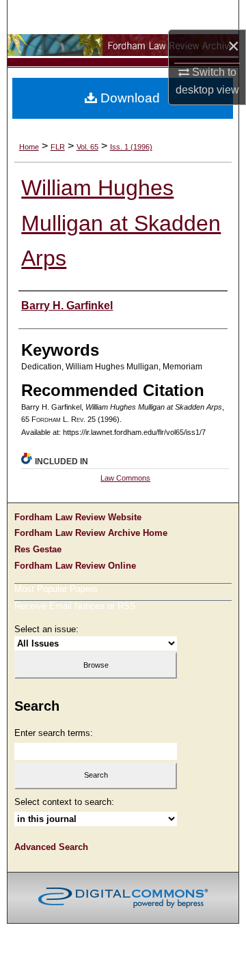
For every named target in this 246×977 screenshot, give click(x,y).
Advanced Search (51, 847)
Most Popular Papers (56, 589)
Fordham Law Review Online (75, 566)
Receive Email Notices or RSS (75, 606)
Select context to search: (64, 802)
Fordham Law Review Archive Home (90, 533)
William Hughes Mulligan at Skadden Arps (121, 223)
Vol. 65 (87, 147)
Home (29, 147)
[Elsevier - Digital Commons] (123, 898)
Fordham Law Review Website (77, 517)
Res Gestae (38, 549)
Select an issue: (46, 629)
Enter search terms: (53, 733)
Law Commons (125, 478)
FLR (58, 147)
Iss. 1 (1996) (131, 147)
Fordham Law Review (123, 45)
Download (128, 98)
